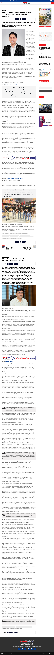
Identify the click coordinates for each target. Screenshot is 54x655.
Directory (2, 0)
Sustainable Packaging (6, 238)
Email (40, 86)
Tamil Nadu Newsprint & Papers (14, 628)
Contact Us (43, 653)
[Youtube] (29, 649)
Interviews (4, 10)
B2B (3, 233)
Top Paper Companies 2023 (10, 361)
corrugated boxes (18, 233)
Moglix (18, 235)
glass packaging (13, 235)
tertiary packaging (13, 238)
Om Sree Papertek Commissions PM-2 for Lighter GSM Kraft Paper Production (45, 53)
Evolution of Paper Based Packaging (12, 84)
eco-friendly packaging (6, 235)
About (39, 653)
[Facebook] (19, 649)
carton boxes (12, 233)
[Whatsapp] (35, 649)
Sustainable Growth (6, 628)
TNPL (21, 628)
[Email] (32, 649)
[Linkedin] (25, 649)
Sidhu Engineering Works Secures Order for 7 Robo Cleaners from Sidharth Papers (45, 48)
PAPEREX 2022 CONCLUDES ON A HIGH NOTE (11, 248)
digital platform (24, 233)
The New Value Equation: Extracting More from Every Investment (19, 576)
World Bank (19, 238)
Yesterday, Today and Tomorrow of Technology (15, 178)
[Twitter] (22, 649)
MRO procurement (22, 235)
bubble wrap (7, 233)
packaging (28, 235)
